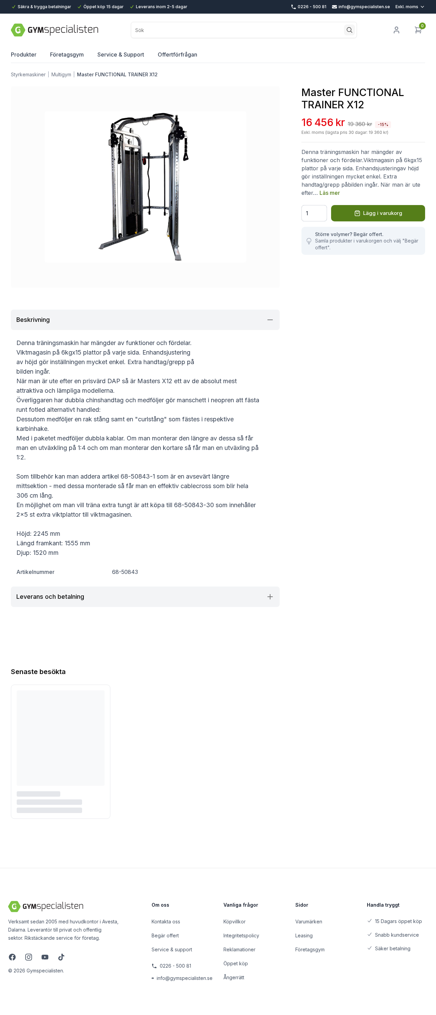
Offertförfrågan (177, 54)
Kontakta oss (166, 921)
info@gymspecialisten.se (185, 978)
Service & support (172, 949)
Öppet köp (235, 963)
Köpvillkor (234, 921)
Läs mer (330, 192)
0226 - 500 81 (175, 966)
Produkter (23, 54)
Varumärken (308, 921)
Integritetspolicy (241, 935)
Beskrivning (33, 319)
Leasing (304, 935)
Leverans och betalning (50, 596)
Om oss (160, 905)
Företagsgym (67, 54)
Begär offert (165, 935)
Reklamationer (239, 949)
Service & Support (120, 54)
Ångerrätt (233, 977)
